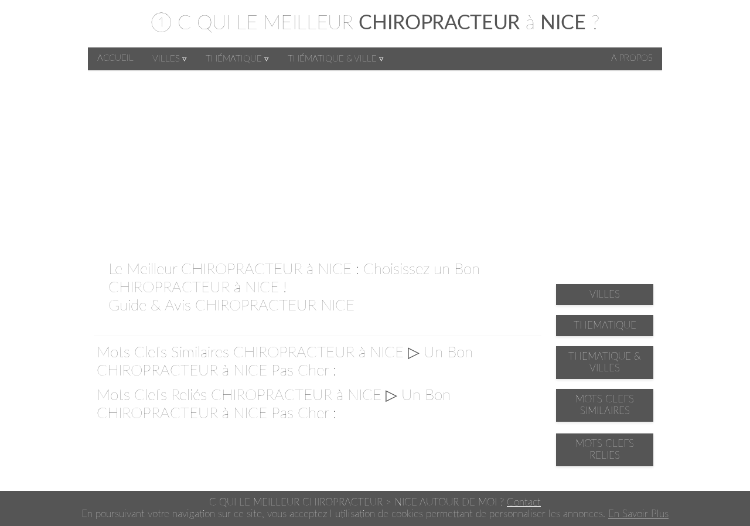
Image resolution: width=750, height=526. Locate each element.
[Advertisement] (375, 158)
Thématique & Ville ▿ (336, 58)
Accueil (115, 58)
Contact (524, 502)
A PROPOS (632, 58)
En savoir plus (638, 514)
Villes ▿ (169, 58)
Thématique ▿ (237, 58)
